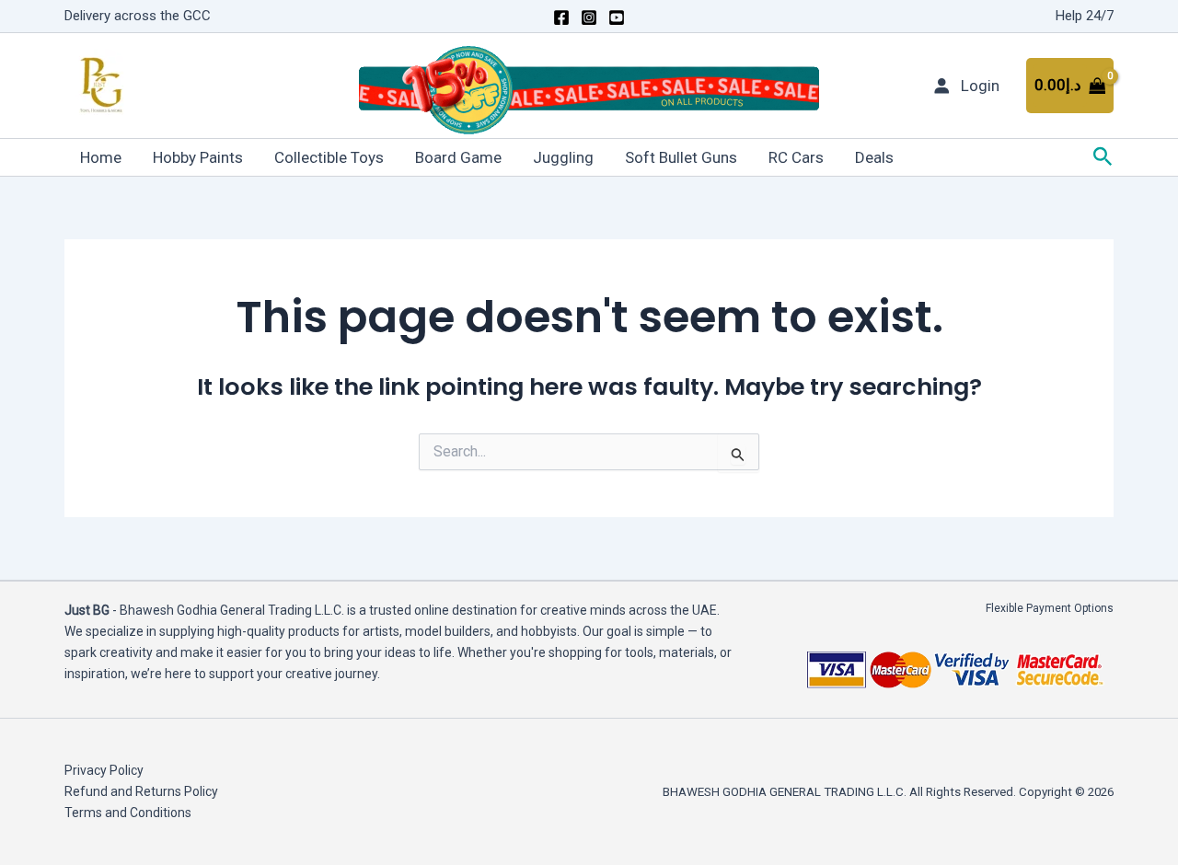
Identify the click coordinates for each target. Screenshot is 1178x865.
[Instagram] (589, 17)
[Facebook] (561, 17)
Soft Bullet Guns (681, 157)
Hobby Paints (198, 157)
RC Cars (796, 157)
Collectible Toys (329, 157)
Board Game (458, 157)
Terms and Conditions (127, 812)
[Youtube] (616, 17)
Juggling (563, 157)
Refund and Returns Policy (141, 791)
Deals (874, 157)
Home (100, 157)
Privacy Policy (104, 770)
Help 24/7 (1085, 15)
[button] (1103, 157)
